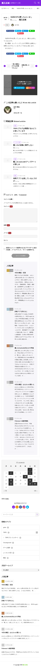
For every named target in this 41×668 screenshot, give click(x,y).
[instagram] (23, 507)
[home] (13, 507)
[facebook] (20, 507)
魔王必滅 (11, 3)
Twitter (18, 30)
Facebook (11, 30)
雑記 (13, 8)
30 (35, 484)
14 (25, 476)
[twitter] (27, 507)
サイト (6, 240)
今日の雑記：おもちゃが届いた (24, 384)
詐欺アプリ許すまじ (21, 311)
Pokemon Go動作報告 (21, 421)
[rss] (17, 507)
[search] (37, 515)
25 (11, 484)
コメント (7, 206)
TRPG (6, 532)
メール (6, 233)
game (5, 527)
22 (30, 480)
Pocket (21, 33)
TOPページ (6, 8)
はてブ (25, 30)
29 (30, 484)
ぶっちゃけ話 (17, 142)
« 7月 (5, 491)
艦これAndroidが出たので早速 (24, 348)
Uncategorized (8, 542)
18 (11, 480)
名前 (5, 225)
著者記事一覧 (18, 113)
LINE (32, 30)
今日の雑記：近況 (20, 272)
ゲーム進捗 (7, 547)
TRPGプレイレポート (13, 537)
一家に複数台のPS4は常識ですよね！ (15, 66)
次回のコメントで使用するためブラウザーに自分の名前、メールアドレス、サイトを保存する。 (21, 248)
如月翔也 (17, 503)
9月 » (35, 491)
